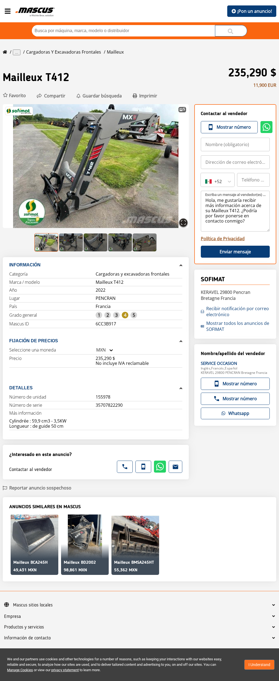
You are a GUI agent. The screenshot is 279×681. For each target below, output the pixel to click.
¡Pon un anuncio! (254, 11)
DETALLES (21, 388)
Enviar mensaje (235, 252)
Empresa (12, 616)
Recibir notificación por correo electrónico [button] (237, 312)
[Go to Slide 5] (145, 242)
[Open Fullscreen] (183, 222)
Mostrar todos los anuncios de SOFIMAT (237, 326)
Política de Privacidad (223, 239)
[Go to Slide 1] (47, 242)
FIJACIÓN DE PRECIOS (33, 340)
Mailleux (115, 52)
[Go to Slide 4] (120, 242)
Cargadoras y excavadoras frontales (63, 52)
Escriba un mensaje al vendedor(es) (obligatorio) (235, 194)
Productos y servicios (24, 627)
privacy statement (65, 670)
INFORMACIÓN (25, 265)
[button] (14, 96)
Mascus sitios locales (33, 605)
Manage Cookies (20, 670)
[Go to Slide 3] (96, 242)
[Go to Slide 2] (71, 242)
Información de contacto (27, 638)
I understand (259, 664)
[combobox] (96, 350)
